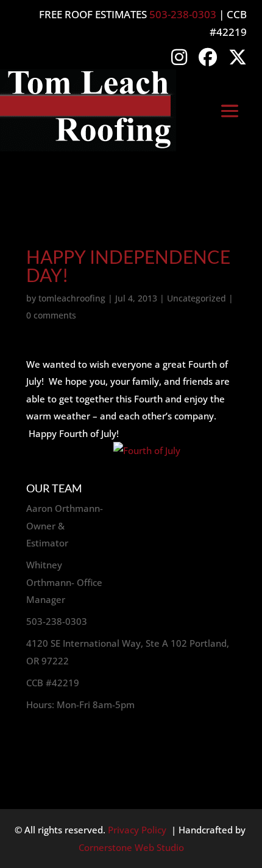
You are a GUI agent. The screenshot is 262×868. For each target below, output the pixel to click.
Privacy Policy (137, 830)
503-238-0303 (182, 14)
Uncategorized (196, 298)
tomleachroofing (71, 298)
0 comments (51, 315)
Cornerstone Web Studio (131, 847)
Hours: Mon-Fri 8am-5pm (80, 704)
